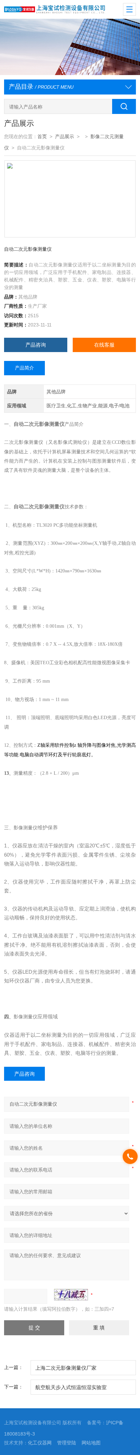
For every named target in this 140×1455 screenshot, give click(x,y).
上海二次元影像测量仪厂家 (66, 1368)
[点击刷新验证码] (71, 1294)
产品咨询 (35, 345)
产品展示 (64, 136)
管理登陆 (66, 1442)
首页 (42, 136)
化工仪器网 (40, 1442)
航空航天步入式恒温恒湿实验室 (71, 1387)
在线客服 (104, 345)
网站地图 (91, 1442)
